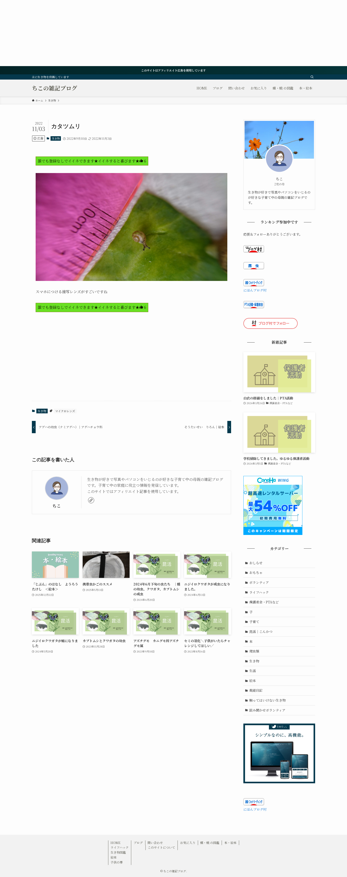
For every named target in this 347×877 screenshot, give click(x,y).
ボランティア (259, 582)
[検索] (312, 77)
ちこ (56, 505)
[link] (91, 500)
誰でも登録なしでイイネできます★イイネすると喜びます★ (92, 161)
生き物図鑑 (118, 852)
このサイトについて (161, 847)
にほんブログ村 (255, 290)
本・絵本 (230, 842)
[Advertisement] (141, 33)
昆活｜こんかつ (260, 631)
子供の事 (116, 862)
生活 (252, 670)
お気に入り (187, 842)
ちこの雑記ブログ (54, 88)
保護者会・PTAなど (264, 602)
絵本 (252, 680)
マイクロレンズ (65, 411)
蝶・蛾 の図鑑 (209, 842)
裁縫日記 (255, 690)
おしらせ (255, 562)
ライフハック (259, 592)
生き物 (56, 138)
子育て (254, 621)
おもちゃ (255, 572)
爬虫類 (254, 651)
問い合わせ (155, 842)
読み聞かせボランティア (267, 710)
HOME (115, 842)
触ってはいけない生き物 (267, 700)
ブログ (138, 842)
